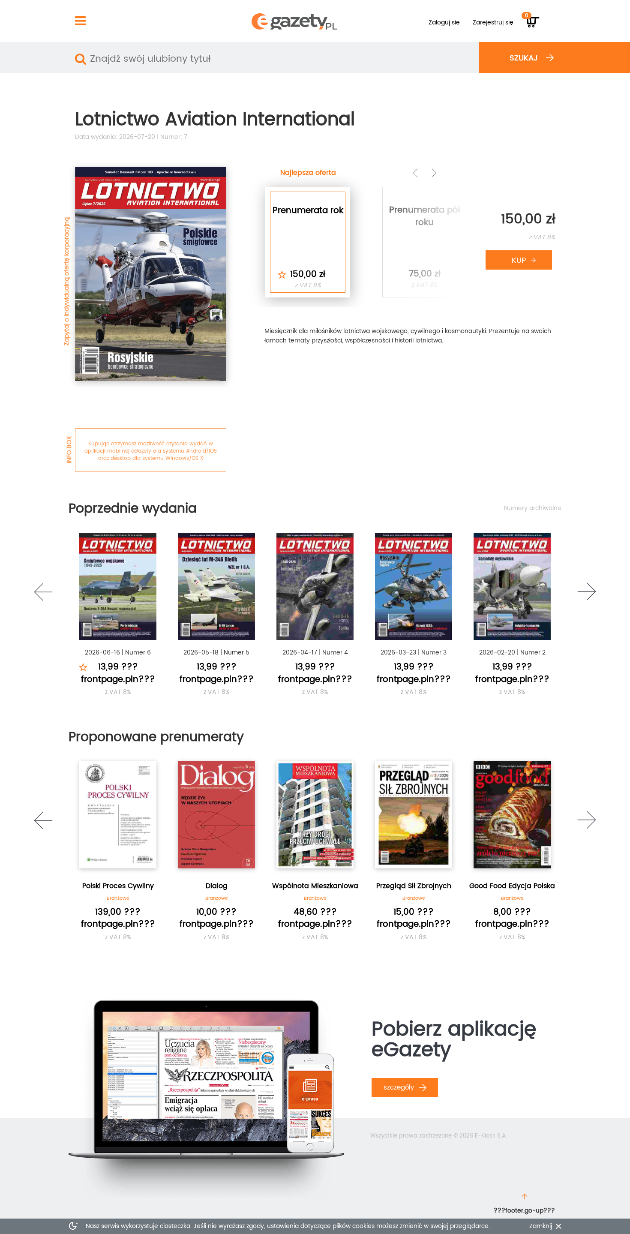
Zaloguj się (444, 22)
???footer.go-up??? (524, 1211)
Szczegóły (400, 1087)
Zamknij (540, 1226)
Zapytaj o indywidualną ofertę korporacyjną (67, 281)
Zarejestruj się (493, 22)
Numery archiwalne (532, 508)
